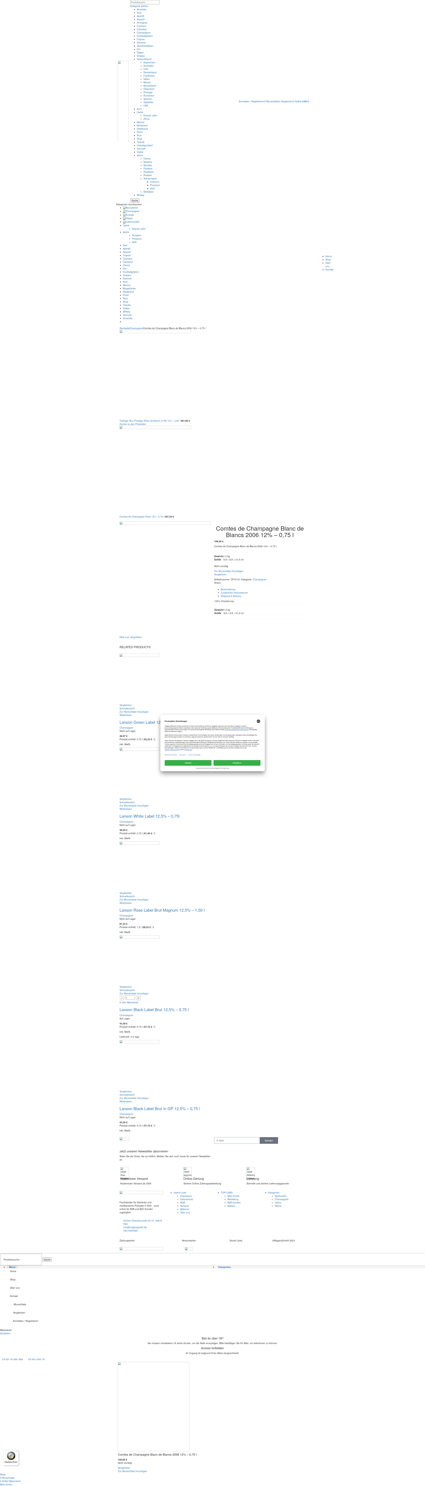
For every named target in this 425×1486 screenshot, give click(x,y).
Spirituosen (281, 1195)
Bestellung (232, 1199)
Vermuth (141, 148)
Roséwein (148, 171)
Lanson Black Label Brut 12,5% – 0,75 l (154, 1009)
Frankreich (149, 75)
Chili (145, 69)
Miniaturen (142, 125)
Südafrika (148, 102)
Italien (146, 79)
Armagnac (142, 22)
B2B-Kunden (234, 1202)
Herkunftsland (144, 59)
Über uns (185, 1212)
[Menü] (17, 1452)
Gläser (140, 52)
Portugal (147, 92)
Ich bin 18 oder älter (12, 1359)
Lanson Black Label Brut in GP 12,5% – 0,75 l (160, 1108)
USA (145, 105)
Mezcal (140, 122)
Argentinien (149, 62)
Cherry (147, 158)
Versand (184, 1205)
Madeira (147, 161)
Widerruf (184, 1209)
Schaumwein (150, 178)
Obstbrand (142, 128)
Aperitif (140, 16)
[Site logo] (123, 101)
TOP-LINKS (227, 1192)
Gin (138, 49)
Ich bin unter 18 (36, 1359)
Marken (231, 1205)
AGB (182, 1202)
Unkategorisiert (145, 145)
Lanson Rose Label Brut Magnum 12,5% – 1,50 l (162, 910)
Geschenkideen (145, 45)
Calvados (142, 29)
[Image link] (142, 1249)
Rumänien (148, 95)
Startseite (124, 328)
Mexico (147, 82)
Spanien (147, 98)
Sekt (152, 188)
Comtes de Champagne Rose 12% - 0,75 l (142, 516)
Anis (139, 12)
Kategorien (274, 1192)
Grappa (141, 55)
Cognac (141, 39)
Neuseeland (149, 85)
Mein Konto (233, 1195)
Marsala (147, 165)
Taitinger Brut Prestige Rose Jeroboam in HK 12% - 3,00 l (150, 420)
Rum (139, 135)
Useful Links (179, 1192)
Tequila (140, 142)
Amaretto (141, 9)
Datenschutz (186, 1199)
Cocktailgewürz (145, 35)
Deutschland (150, 72)
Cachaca (141, 26)
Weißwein (148, 191)
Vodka (140, 152)
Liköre (140, 112)
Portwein (148, 168)
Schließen (5, 1333)
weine (140, 155)
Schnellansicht (127, 708)
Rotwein (147, 175)
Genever (141, 42)
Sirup (139, 138)
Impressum (186, 1195)
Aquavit (141, 19)
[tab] (263, 589)
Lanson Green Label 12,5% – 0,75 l (150, 722)
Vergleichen (19, 1312)
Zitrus (146, 118)
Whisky (140, 195)
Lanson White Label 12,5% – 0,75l (149, 816)
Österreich (148, 89)
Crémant (154, 181)
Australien (148, 65)
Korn (139, 108)
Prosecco (155, 185)
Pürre (140, 132)
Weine (278, 1205)
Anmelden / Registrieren (25, 1321)
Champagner (144, 32)
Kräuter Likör (150, 115)
